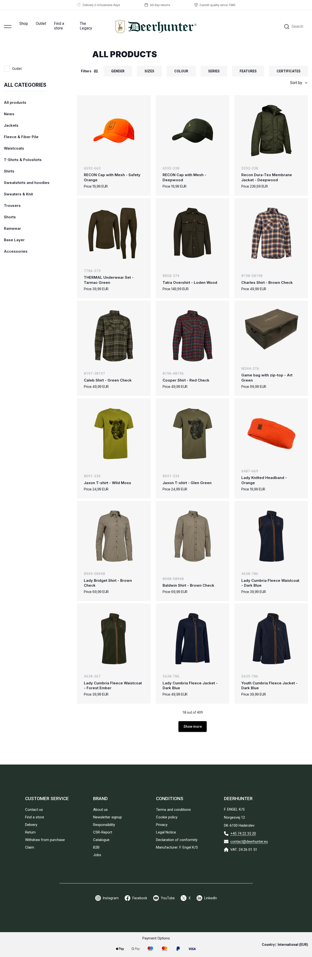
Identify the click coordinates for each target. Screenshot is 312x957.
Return (30, 832)
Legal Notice (166, 832)
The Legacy (86, 25)
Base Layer (14, 240)
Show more (193, 726)
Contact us (34, 809)
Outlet (41, 23)
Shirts (9, 171)
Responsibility (104, 825)
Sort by (296, 82)
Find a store (59, 25)
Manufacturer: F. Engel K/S (177, 847)
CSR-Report (102, 832)
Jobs (97, 855)
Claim (29, 847)
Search (297, 26)
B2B (96, 847)
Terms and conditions (173, 809)
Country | (285, 945)
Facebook (139, 898)
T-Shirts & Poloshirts (23, 159)
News (9, 114)
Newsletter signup (107, 817)
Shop (23, 23)
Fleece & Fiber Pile (21, 136)
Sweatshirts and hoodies (26, 182)
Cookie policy (166, 817)
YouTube (168, 898)
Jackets (11, 125)
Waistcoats (14, 148)
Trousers (12, 205)
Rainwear (12, 228)
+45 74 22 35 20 (243, 833)
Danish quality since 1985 (217, 5)
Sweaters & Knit (18, 194)
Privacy (161, 825)
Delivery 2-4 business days (101, 5)
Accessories (16, 251)
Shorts (10, 217)
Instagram (111, 898)
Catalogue (101, 840)
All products (15, 102)
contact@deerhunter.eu (249, 841)
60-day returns (160, 5)
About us (100, 809)
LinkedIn (210, 898)
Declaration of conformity (176, 840)
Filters (86, 71)
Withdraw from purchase (45, 840)
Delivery (31, 825)
